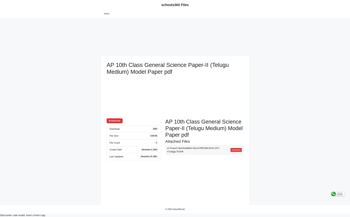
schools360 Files (175, 5)
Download (114, 121)
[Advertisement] (82, 37)
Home (106, 13)
